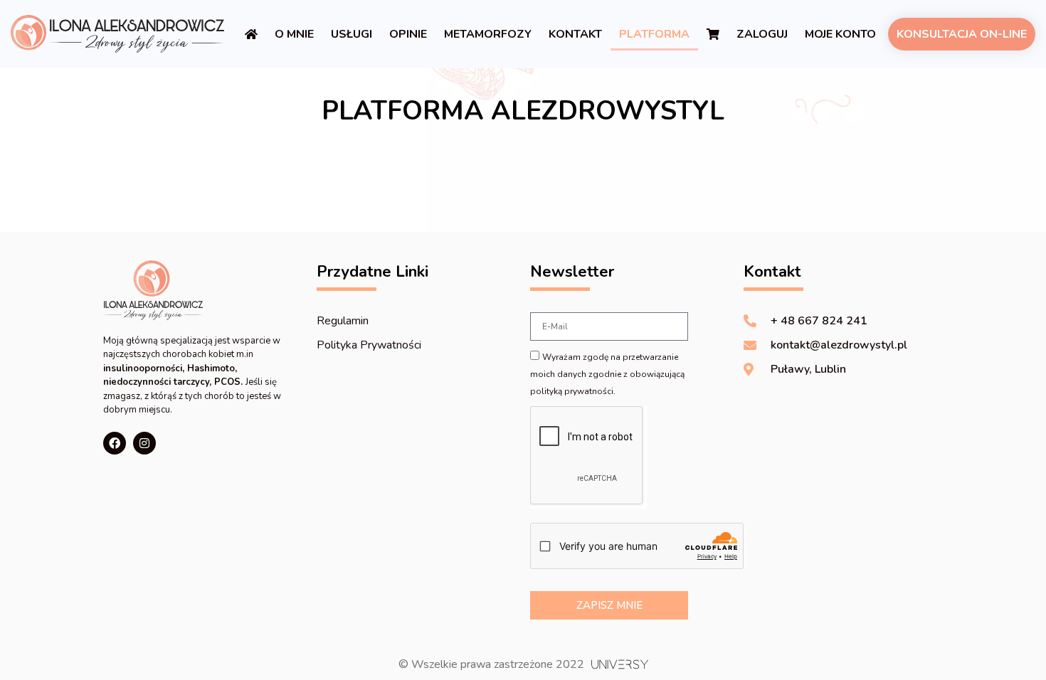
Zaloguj (762, 34)
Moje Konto (840, 34)
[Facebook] (114, 443)
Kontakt (575, 34)
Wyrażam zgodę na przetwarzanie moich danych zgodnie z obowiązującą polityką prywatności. (607, 374)
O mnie (294, 34)
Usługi (351, 34)
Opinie (408, 34)
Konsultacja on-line (962, 34)
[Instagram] (144, 443)
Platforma (654, 34)
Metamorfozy (488, 34)
